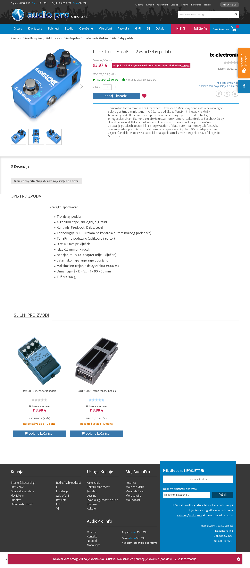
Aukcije (91, 508)
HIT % (181, 29)
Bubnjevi (53, 28)
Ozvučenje (86, 28)
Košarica (131, 482)
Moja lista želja (135, 491)
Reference (196, 5)
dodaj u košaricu (116, 96)
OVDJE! (185, 65)
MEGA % (200, 29)
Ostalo (160, 28)
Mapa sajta (93, 545)
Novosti (207, 5)
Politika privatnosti (98, 487)
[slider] (231, 62)
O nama (139, 5)
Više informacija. (186, 559)
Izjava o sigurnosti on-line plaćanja (102, 502)
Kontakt (150, 5)
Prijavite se (230, 4)
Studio (69, 28)
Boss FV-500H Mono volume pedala (96, 391)
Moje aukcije (133, 495)
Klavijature (35, 28)
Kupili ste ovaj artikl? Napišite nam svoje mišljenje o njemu (219, 84)
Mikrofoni (105, 28)
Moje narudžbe (135, 487)
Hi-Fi (58, 504)
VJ (57, 508)
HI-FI (138, 28)
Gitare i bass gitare (22, 491)
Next (81, 86)
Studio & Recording (23, 482)
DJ (148, 28)
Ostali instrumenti (22, 504)
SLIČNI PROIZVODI (31, 315)
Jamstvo (184, 5)
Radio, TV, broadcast (68, 482)
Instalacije (62, 491)
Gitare (18, 28)
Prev (12, 86)
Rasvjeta (123, 28)
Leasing (174, 5)
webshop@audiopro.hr (189, 515)
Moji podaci (133, 500)
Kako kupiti (162, 5)
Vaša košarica (225, 28)
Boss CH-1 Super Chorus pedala (39, 391)
